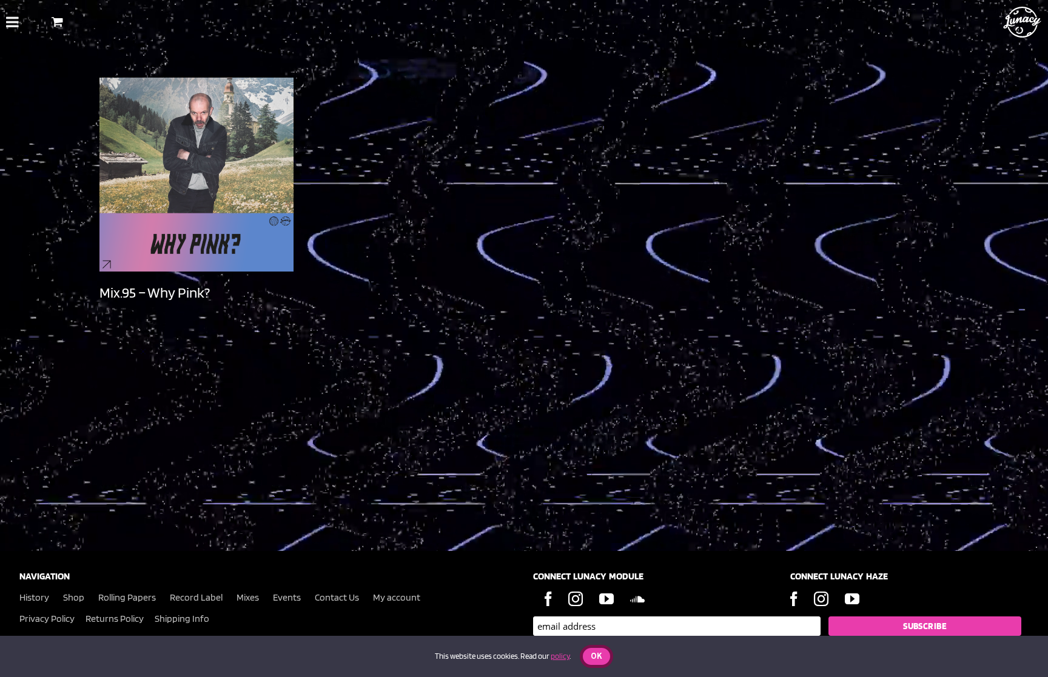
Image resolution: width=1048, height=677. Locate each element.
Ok (596, 657)
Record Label (196, 597)
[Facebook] (548, 599)
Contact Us (337, 597)
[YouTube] (606, 599)
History (34, 597)
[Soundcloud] (637, 599)
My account (396, 597)
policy (560, 656)
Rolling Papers (127, 597)
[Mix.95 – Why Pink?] (196, 175)
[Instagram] (575, 599)
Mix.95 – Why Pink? (154, 292)
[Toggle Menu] (12, 22)
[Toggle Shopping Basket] (57, 21)
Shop (73, 597)
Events (287, 597)
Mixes (248, 597)
